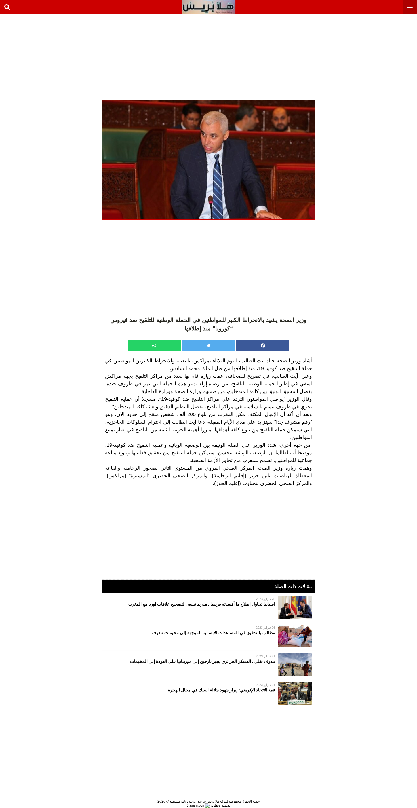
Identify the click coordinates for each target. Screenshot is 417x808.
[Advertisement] (374, 56)
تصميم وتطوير (220, 805)
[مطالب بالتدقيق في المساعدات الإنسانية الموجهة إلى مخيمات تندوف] (208, 636)
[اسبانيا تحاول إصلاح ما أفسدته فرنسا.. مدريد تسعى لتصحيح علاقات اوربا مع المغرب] (208, 607)
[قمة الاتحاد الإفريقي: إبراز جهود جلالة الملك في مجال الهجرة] (208, 693)
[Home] (208, 7)
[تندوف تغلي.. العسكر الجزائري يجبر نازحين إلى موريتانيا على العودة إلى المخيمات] (208, 665)
